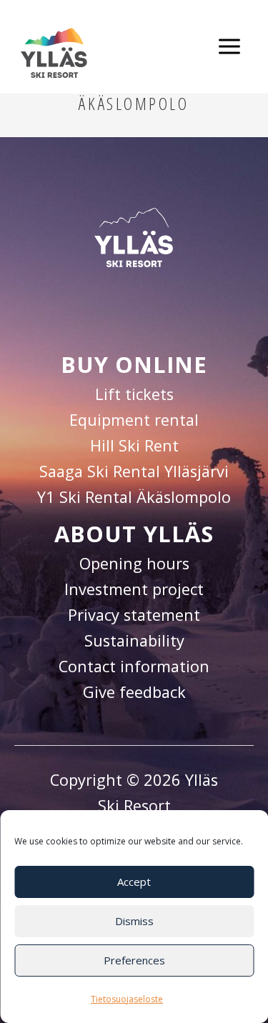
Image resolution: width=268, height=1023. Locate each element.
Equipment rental (134, 419)
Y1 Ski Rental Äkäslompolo (134, 496)
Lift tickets (134, 394)
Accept (134, 881)
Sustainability (134, 640)
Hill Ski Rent (134, 445)
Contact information (134, 666)
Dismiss (134, 921)
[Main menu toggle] (229, 46)
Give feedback (134, 692)
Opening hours (134, 563)
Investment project (134, 589)
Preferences (134, 960)
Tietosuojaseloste (127, 999)
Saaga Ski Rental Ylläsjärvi (134, 471)
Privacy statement (134, 614)
